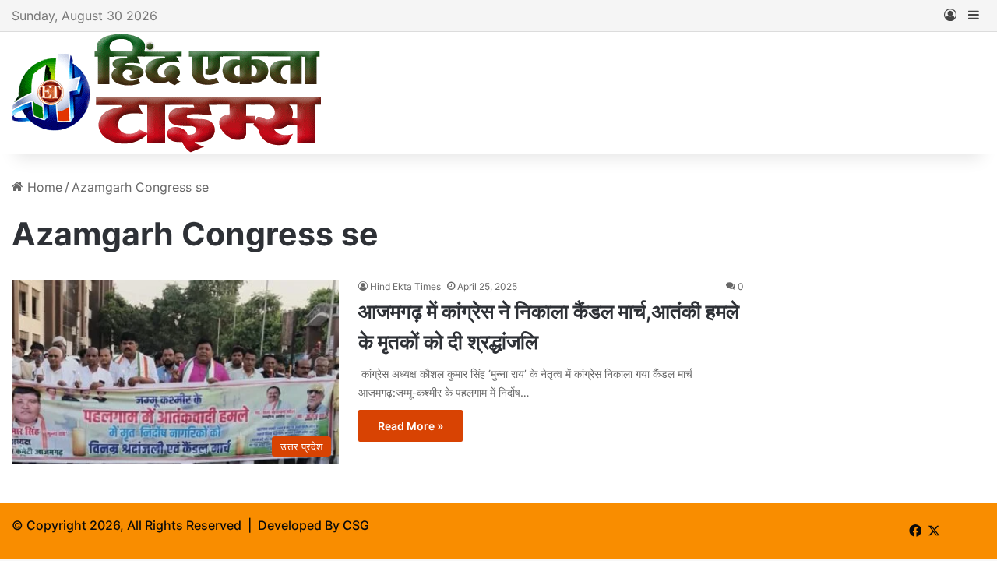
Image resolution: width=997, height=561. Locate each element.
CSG (356, 525)
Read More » (410, 425)
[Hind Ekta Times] (167, 93)
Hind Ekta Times (405, 286)
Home (42, 187)
